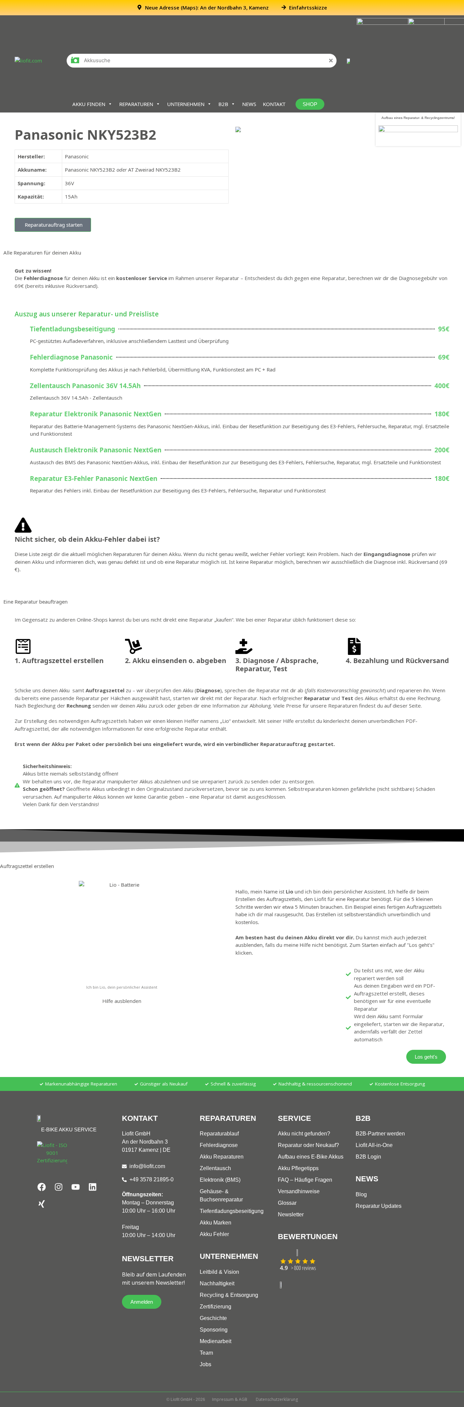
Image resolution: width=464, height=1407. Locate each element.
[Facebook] (41, 1186)
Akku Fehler (214, 1234)
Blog (361, 1194)
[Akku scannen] (75, 62)
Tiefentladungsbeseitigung (232, 1211)
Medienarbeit (215, 1341)
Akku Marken (215, 1223)
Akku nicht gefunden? (304, 1133)
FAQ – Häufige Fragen (305, 1180)
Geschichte (213, 1318)
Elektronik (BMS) (220, 1180)
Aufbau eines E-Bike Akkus (310, 1157)
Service (294, 1118)
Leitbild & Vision (219, 1272)
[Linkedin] (92, 1186)
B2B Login (368, 1157)
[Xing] (41, 1203)
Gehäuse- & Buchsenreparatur (221, 1195)
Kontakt (274, 104)
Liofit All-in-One (374, 1145)
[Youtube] (75, 1186)
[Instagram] (58, 1186)
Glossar (287, 1203)
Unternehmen (185, 104)
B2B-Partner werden (380, 1133)
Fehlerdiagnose (219, 1145)
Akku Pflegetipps (298, 1168)
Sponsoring (214, 1330)
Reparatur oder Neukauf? (308, 1145)
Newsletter (291, 1214)
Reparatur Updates (378, 1206)
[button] (53, 225)
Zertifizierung (215, 1306)
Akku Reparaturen (222, 1157)
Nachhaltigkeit (217, 1283)
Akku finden (88, 104)
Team (206, 1353)
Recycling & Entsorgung (229, 1295)
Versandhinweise (299, 1191)
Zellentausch (215, 1168)
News (249, 104)
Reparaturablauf (219, 1133)
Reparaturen (136, 104)
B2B (223, 104)
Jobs (205, 1364)
